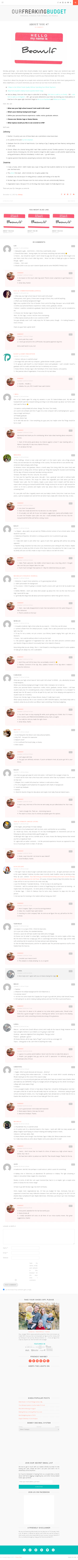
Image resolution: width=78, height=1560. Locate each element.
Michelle (17, 1121)
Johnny (20, 194)
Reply (73, 246)
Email (5, 1253)
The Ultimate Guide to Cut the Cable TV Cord (32, 1405)
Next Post (71, 201)
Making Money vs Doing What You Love (30, 1412)
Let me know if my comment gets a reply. (18, 1290)
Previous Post (8, 201)
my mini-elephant (27, 140)
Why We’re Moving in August (27, 1408)
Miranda (17, 455)
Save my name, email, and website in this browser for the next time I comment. (33, 1271)
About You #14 (8, 230)
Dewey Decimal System (39, 1427)
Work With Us (40, 1332)
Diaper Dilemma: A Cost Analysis (28, 1418)
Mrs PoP (17, 729)
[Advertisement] (39, 1381)
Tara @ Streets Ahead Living (26, 821)
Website (5, 1258)
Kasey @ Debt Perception (24, 354)
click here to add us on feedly (57, 94)
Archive (48, 1332)
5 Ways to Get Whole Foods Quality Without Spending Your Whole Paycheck (32, 87)
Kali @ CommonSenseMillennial (27, 291)
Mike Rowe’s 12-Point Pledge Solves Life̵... (31, 1402)
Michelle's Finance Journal (26, 576)
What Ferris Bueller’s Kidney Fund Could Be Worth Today (25, 91)
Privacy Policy (18, 1557)
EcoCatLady (19, 866)
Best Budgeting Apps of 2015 (27, 1415)
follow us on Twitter (59, 99)
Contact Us (31, 1332)
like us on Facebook (44, 99)
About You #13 (57, 230)
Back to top (72, 1557)
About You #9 (33, 230)
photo (12, 173)
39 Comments (39, 27)
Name (5, 1248)
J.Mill (16, 394)
